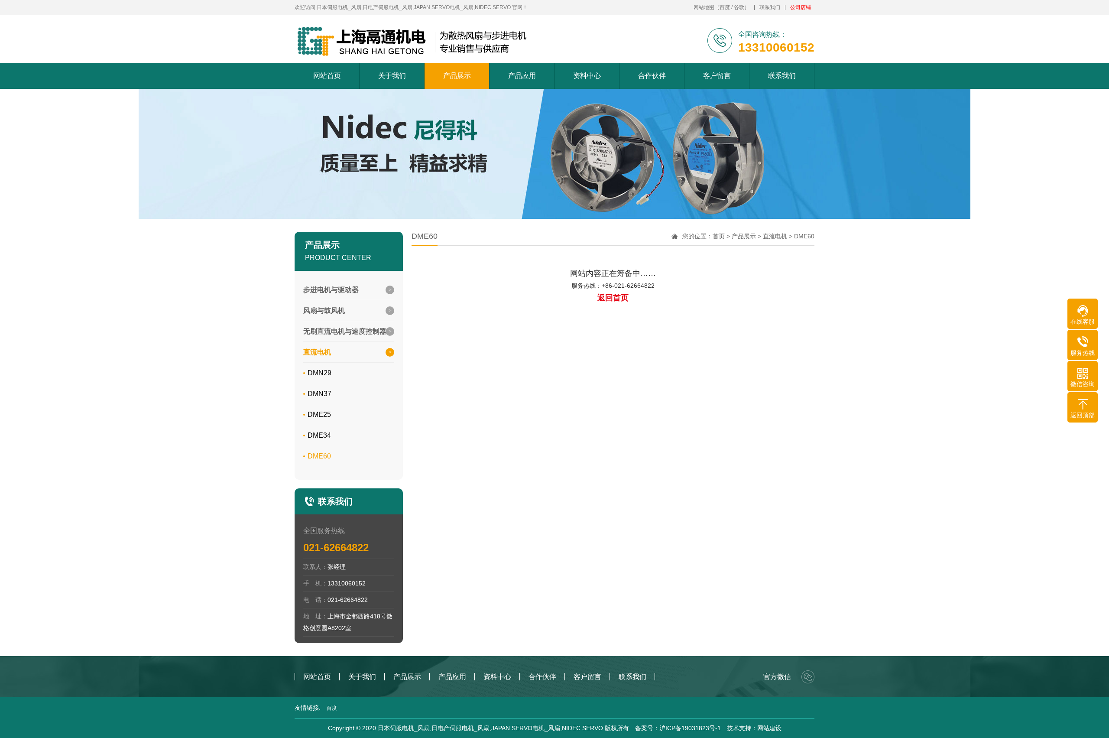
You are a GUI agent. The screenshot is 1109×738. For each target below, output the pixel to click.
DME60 (319, 456)
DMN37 (319, 393)
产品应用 (522, 75)
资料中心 (587, 75)
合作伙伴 (652, 75)
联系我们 (769, 7)
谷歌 (739, 7)
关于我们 (392, 75)
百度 (725, 7)
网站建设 (769, 728)
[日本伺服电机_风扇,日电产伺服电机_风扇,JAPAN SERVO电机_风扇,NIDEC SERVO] (413, 41)
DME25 (319, 414)
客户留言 (717, 75)
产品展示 (457, 75)
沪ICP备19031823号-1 (690, 728)
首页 (719, 236)
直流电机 (775, 236)
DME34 (319, 435)
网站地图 (704, 7)
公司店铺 (800, 7)
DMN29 (319, 373)
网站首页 (327, 75)
